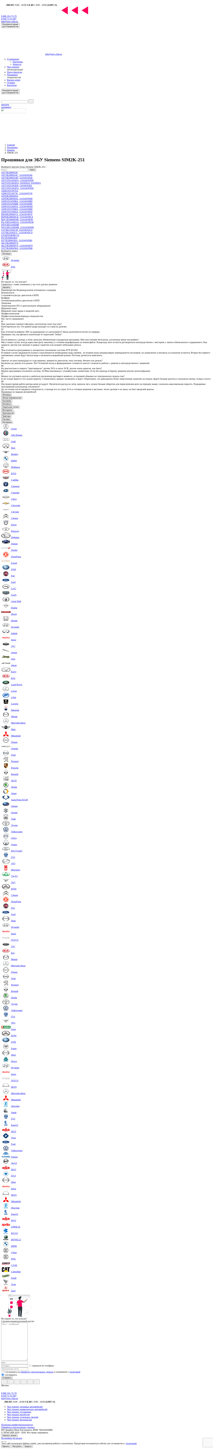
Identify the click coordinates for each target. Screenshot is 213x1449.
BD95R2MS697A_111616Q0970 (16, 214)
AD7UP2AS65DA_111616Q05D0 (17, 180)
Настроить (17, 1446)
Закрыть (28, 1446)
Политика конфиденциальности (17, 1424)
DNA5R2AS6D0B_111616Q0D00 (17, 227)
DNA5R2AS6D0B (10, 225)
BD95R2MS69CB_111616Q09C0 (17, 217)
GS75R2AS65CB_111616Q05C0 (16, 230)
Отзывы (11, 82)
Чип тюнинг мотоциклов (19, 1420)
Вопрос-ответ (13, 80)
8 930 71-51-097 (9, 19)
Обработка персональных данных (18, 1427)
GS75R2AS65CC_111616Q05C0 (16, 232)
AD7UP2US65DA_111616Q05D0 (17, 188)
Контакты (12, 85)
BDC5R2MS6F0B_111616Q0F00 (17, 219)
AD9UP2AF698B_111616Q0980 (16, 204)
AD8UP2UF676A (9, 191)
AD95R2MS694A (9, 196)
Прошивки (12, 75)
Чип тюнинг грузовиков (19, 1412)
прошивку (6, 105)
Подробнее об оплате (11, 1438)
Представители (14, 72)
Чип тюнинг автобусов (18, 1414)
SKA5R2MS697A (9, 243)
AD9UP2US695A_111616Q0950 (16, 211)
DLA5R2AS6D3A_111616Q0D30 (17, 222)
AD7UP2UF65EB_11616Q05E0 (16, 185)
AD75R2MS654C (9, 172)
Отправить (7, 1378)
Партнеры (18, 61)
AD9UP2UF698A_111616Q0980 (16, 209)
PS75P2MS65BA (9, 238)
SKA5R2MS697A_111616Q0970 (17, 245)
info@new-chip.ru (9, 21)
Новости (17, 64)
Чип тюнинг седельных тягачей (22, 1417)
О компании (13, 59)
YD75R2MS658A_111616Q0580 (16, 248)
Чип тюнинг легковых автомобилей (25, 1406)
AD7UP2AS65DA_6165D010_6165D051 (21, 183)
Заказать (6, 287)
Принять (6, 1446)
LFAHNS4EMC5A (10, 235)
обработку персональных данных (36, 1372)
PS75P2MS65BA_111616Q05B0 (16, 240)
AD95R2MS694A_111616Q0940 (16, 198)
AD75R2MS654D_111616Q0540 (16, 178)
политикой (75, 1372)
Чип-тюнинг (13, 67)
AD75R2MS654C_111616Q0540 (16, 175)
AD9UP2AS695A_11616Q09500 (17, 206)
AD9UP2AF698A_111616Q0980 (16, 201)
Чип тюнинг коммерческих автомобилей (27, 1409)
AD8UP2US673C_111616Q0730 (16, 193)
